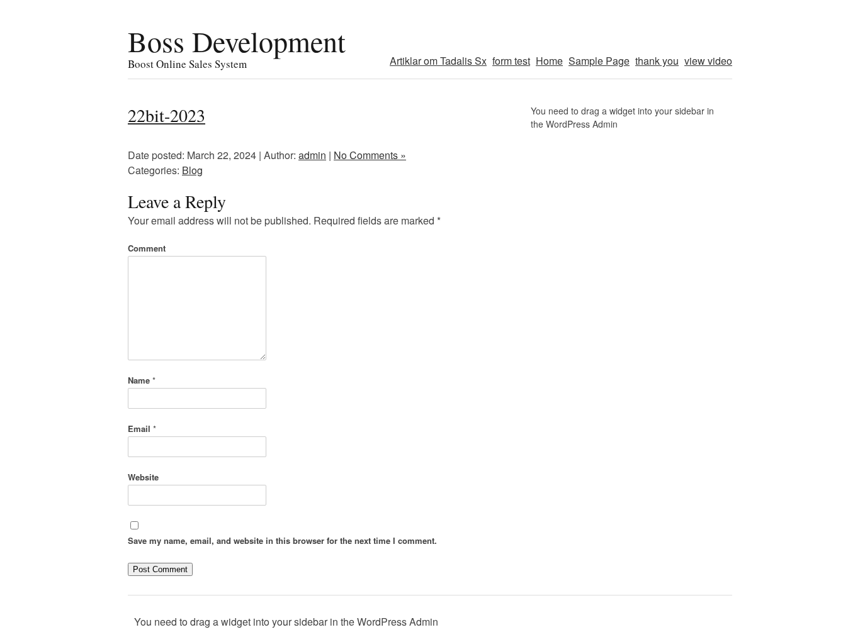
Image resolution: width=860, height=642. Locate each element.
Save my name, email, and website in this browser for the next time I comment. (282, 540)
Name (142, 380)
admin (312, 155)
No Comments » (370, 155)
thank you (657, 60)
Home (549, 60)
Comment (147, 248)
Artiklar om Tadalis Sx (438, 60)
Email (142, 428)
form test (511, 60)
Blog (192, 170)
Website (143, 477)
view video (708, 60)
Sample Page (599, 60)
